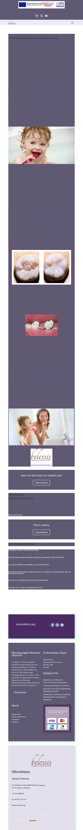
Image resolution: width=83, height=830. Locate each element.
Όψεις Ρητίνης (48, 660)
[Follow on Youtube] (46, 16)
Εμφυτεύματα (16, 714)
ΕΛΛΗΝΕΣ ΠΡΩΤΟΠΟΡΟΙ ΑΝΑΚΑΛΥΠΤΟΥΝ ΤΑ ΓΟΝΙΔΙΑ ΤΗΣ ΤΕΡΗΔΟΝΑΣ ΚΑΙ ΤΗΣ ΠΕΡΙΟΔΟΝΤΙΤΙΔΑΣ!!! (39, 573)
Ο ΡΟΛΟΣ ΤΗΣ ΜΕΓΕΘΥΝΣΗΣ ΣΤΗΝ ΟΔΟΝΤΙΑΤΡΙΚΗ (28, 580)
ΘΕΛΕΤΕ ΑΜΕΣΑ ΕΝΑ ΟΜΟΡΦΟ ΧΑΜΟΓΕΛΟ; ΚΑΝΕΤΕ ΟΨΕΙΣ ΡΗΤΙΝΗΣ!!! (36, 557)
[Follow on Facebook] (37, 16)
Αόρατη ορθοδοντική (19, 717)
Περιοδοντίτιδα (48, 665)
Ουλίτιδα (46, 667)
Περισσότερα (41, 482)
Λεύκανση (15, 722)
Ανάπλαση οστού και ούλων (52, 662)
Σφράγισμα (15, 719)
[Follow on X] (41, 16)
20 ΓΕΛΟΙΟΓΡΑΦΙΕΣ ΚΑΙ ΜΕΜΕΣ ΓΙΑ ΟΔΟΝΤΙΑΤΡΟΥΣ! (28, 565)
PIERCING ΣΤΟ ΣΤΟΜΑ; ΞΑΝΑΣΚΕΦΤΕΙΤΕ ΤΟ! (25, 587)
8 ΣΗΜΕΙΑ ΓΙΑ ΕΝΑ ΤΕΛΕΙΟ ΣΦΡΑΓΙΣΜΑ (23, 550)
